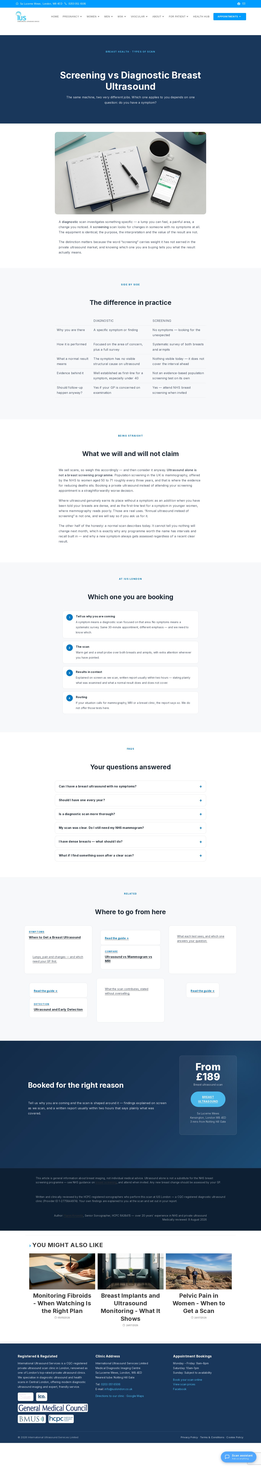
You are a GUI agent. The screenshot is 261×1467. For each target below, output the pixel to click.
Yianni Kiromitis (73, 1215)
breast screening (106, 1182)
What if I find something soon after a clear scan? (96, 855)
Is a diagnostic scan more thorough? (87, 814)
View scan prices (184, 1384)
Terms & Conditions (212, 1437)
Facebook (179, 1389)
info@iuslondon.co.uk (118, 1389)
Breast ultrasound (208, 1099)
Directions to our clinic (110, 1396)
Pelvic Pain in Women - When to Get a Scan (199, 1303)
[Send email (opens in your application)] (243, 4)
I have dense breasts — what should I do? (90, 841)
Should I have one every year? (82, 800)
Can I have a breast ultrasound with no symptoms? (98, 786)
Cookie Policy (234, 1437)
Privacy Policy (189, 1437)
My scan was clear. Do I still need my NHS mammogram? (101, 828)
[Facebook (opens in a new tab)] (238, 4)
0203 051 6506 (111, 1384)
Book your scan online (187, 1379)
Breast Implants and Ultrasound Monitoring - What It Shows (130, 1307)
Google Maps (135, 1396)
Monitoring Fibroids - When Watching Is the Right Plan (62, 1303)
